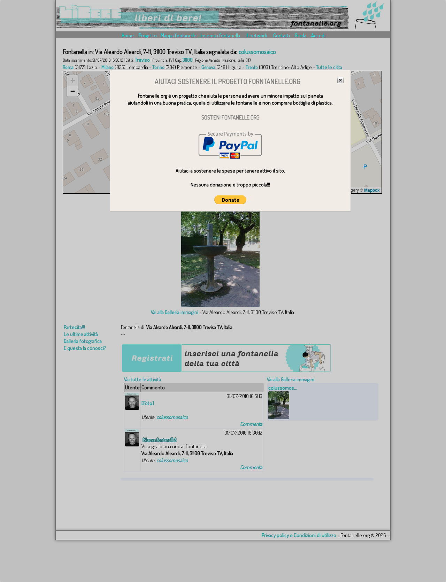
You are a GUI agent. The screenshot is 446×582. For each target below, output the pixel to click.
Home (128, 35)
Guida (300, 35)
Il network (256, 35)
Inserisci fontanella (220, 35)
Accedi (318, 35)
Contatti (281, 35)
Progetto (148, 35)
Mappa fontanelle (179, 35)
